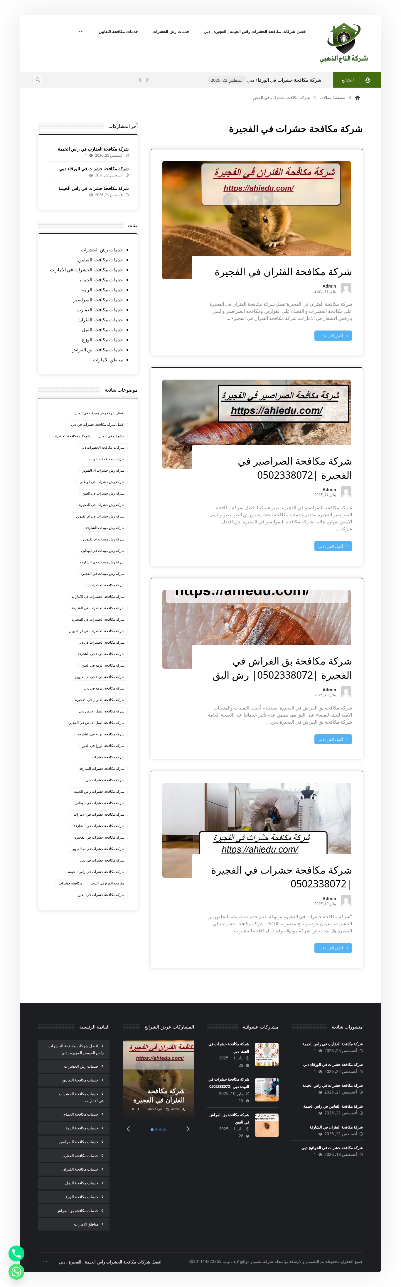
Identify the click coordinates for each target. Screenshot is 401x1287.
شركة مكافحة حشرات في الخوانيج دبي (332, 1147)
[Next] (147, 80)
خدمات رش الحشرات (102, 249)
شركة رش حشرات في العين (103, 493)
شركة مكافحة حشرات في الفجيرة (99, 837)
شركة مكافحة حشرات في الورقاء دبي (94, 168)
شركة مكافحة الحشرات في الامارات (97, 596)
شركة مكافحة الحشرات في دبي (101, 642)
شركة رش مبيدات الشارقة (104, 527)
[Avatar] (346, 288)
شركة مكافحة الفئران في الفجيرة (99, 699)
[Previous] (140, 80)
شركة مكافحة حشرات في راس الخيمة (283, 80)
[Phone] (16, 1253)
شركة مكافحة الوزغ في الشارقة (100, 734)
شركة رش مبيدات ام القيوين (103, 539)
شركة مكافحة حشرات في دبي (102, 860)
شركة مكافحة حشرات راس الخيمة (99, 791)
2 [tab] (156, 1129)
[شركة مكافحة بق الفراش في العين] (267, 1125)
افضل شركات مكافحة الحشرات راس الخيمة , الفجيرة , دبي (76, 1049)
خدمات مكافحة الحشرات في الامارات (86, 269)
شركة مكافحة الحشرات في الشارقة (97, 607)
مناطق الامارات (108, 359)
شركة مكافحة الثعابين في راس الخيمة (333, 1106)
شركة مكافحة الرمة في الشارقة (100, 653)
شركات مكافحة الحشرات (71, 435)
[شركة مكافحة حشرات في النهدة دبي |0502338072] (267, 1089)
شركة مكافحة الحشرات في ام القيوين (96, 630)
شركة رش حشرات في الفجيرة (101, 504)
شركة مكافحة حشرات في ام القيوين (97, 848)
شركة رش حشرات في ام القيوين (100, 516)
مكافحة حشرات (70, 883)
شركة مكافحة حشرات (108, 756)
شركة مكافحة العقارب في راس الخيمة (93, 149)
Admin (329, 286)
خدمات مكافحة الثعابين (100, 259)
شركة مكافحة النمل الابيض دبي (101, 711)
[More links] (81, 32)
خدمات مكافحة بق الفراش (97, 349)
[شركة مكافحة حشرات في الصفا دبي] (267, 1054)
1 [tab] (152, 1129)
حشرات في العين (111, 435)
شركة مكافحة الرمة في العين (103, 665)
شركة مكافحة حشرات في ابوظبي (99, 802)
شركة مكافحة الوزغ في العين (103, 745)
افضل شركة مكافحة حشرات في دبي (97, 424)
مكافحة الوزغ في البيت (107, 883)
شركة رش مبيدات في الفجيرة (102, 573)
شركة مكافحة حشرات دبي (105, 779)
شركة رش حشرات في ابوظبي (102, 481)
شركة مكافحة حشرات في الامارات (99, 814)
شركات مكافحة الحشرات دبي (102, 447)
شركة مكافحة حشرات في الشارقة (99, 825)
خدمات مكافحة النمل (102, 329)
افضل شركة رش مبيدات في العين (99, 412)
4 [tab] (164, 1129)
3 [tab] (160, 1129)
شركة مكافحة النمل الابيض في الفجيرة (96, 722)
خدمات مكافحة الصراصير (98, 299)
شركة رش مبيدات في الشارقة (102, 562)
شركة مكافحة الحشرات (107, 584)
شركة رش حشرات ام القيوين (103, 470)
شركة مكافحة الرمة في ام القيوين (99, 676)
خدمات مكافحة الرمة (102, 289)
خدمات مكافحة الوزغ (102, 339)
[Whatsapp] (16, 1272)
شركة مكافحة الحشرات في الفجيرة (98, 619)
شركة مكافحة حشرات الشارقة (101, 768)
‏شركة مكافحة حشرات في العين (101, 894)
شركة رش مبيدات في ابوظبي (102, 550)
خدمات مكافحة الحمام (101, 279)
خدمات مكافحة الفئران (100, 319)
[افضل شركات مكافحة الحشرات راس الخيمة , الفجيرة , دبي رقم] (344, 43)
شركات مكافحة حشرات (106, 458)
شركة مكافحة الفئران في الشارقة (336, 1127)
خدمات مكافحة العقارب (100, 309)
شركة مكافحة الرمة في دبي (104, 688)
